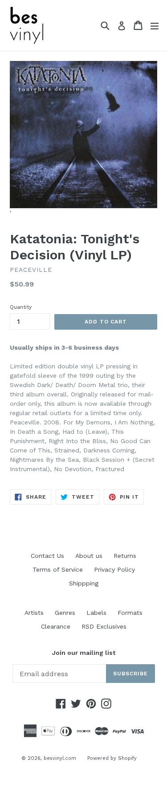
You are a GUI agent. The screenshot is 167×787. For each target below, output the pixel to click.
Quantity (21, 307)
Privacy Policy (114, 569)
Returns (125, 555)
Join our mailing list (83, 652)
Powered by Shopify (112, 758)
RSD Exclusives (103, 626)
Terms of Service (58, 569)
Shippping (83, 583)
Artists (34, 612)
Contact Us (47, 555)
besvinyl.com (60, 758)
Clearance (55, 626)
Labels (96, 612)
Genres (65, 612)
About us (88, 555)
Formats (130, 612)
